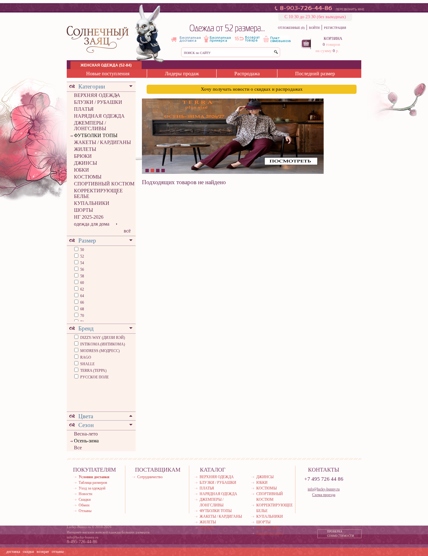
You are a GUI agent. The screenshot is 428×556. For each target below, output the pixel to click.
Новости (85, 494)
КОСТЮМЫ (88, 176)
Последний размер (315, 73)
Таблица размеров (93, 482)
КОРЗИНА (333, 38)
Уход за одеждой (92, 488)
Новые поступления (107, 73)
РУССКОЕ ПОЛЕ (94, 377)
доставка (13, 551)
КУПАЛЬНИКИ (91, 203)
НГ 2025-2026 (88, 217)
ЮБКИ (81, 170)
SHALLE (87, 364)
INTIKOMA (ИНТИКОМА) (102, 344)
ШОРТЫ (83, 210)
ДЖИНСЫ (85, 163)
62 (81, 289)
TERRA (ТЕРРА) (93, 370)
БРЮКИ (83, 156)
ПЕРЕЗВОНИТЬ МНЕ (350, 9)
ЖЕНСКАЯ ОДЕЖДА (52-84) (106, 65)
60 (81, 283)
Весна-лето (86, 433)
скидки (28, 551)
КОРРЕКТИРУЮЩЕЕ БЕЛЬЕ (98, 193)
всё (127, 230)
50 (81, 250)
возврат (43, 551)
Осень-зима (86, 440)
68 (81, 309)
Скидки (85, 499)
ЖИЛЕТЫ (85, 149)
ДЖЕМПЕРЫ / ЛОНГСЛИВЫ (90, 125)
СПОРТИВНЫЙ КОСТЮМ (104, 183)
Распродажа (247, 73)
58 (81, 276)
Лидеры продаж (182, 73)
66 (81, 302)
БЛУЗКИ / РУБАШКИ (98, 102)
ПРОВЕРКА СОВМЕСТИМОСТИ (340, 533)
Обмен (84, 505)
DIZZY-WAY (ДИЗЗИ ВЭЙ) (102, 337)
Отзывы (85, 511)
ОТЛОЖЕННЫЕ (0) (291, 27)
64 (81, 296)
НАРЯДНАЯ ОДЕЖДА (99, 116)
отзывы (58, 551)
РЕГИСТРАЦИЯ (335, 27)
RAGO (85, 357)
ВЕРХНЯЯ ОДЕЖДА (97, 95)
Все (78, 447)
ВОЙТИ (314, 27)
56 (81, 269)
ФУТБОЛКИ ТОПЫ (95, 135)
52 (81, 256)
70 (81, 315)
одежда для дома (91, 224)
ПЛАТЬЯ (84, 109)
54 (81, 263)
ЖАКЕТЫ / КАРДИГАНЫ (102, 142)
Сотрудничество (150, 477)
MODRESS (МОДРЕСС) (100, 351)
